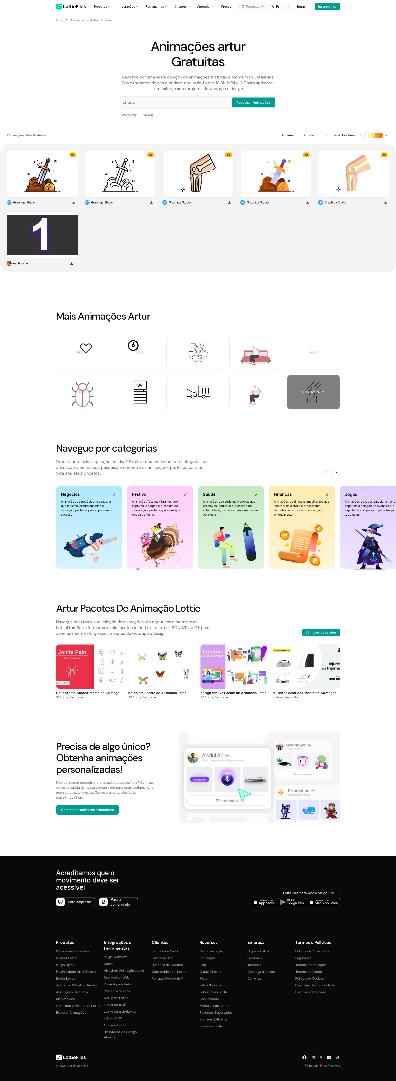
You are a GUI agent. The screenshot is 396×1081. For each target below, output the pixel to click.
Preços (226, 6)
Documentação (211, 951)
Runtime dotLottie (213, 1019)
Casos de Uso (162, 958)
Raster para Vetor (117, 991)
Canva (108, 964)
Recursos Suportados (216, 1012)
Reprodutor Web (116, 977)
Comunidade (209, 999)
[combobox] (315, 135)
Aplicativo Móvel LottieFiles (76, 985)
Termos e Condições (310, 965)
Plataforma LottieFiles (72, 951)
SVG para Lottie (116, 998)
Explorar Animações (71, 1012)
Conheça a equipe (261, 971)
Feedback (255, 958)
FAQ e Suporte (211, 985)
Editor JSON (113, 1018)
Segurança (303, 958)
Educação (207, 958)
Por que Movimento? (167, 978)
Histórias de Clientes (167, 965)
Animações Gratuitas (72, 992)
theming (148, 115)
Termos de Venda (308, 971)
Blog (203, 965)
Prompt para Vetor (118, 984)
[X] (320, 1057)
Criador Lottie (66, 958)
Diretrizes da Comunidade (315, 985)
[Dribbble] (337, 1057)
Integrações (126, 6)
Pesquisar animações (256, 6)
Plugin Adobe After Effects (76, 971)
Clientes (181, 6)
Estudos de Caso (165, 951)
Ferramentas (155, 6)
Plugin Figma (65, 965)
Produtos (100, 6)
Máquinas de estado (215, 1006)
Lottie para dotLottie (120, 1011)
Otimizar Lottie (115, 1025)
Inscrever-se (327, 6)
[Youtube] (329, 1057)
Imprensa (254, 965)
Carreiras (254, 978)
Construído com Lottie (169, 971)
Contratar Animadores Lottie (78, 1006)
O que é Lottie (210, 971)
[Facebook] (304, 1057)
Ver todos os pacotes (321, 632)
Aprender (204, 6)
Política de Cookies (309, 978)
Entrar (301, 6)
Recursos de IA (211, 1026)
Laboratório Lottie (214, 992)
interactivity (129, 115)
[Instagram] (312, 1057)
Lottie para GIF (115, 1005)
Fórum (204, 978)
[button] (198, 102)
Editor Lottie (65, 978)
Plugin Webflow (115, 957)
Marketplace (65, 999)
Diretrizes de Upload (310, 992)
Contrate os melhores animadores (87, 810)
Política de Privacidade (312, 951)
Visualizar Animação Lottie (124, 970)
